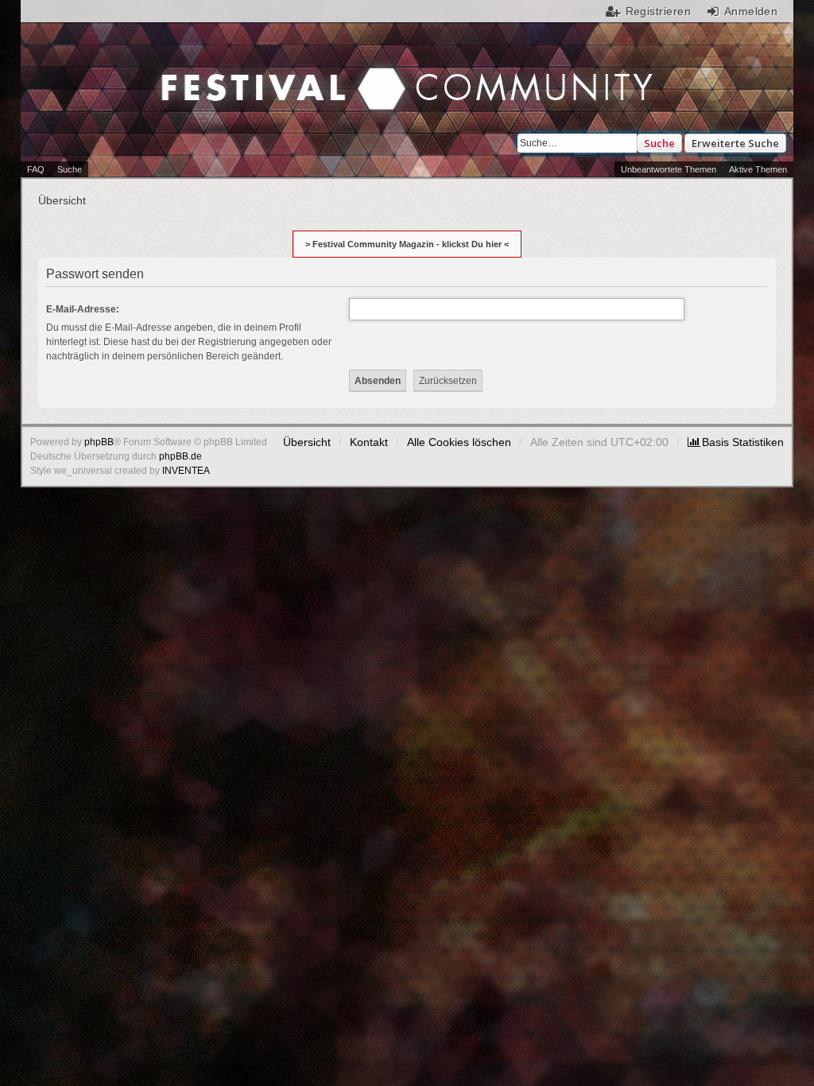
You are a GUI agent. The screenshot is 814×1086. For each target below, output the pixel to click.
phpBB (99, 442)
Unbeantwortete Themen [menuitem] (668, 169)
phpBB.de (180, 456)
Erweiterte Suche (735, 143)
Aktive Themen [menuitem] (758, 169)
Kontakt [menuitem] (369, 442)
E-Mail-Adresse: (82, 309)
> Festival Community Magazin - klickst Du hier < (407, 244)
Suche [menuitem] (69, 169)
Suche (659, 143)
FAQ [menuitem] (36, 169)
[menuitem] (736, 442)
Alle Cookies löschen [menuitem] (459, 442)
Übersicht (307, 442)
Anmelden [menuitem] (750, 11)
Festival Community (185, 90)
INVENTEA (186, 470)
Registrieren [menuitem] (658, 11)
